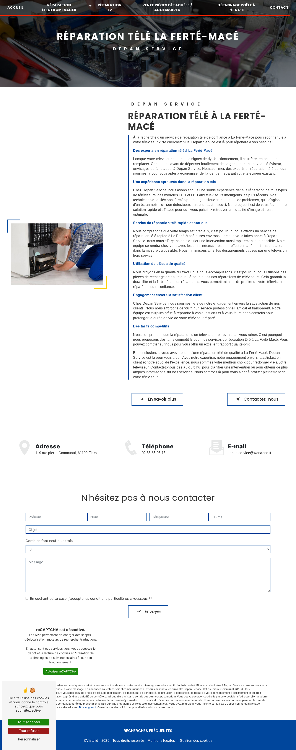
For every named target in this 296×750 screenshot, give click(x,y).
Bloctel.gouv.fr (87, 707)
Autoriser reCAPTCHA (61, 671)
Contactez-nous (261, 399)
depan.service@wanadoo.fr (250, 453)
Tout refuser (29, 731)
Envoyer (153, 612)
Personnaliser (29, 739)
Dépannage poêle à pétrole (236, 7)
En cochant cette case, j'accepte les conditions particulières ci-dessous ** (91, 598)
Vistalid (92, 740)
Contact (279, 7)
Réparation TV (109, 7)
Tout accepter (28, 722)
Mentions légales (161, 740)
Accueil (15, 7)
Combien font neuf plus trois (49, 541)
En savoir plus (162, 399)
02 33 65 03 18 (154, 453)
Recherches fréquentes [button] (148, 730)
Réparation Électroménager (59, 7)
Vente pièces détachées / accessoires (167, 7)
